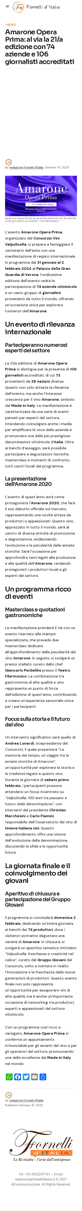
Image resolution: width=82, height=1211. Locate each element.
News (11, 25)
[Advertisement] (41, 116)
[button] (7, 6)
